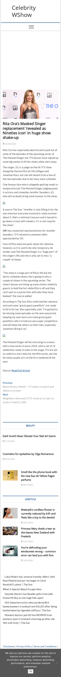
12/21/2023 (28, 522)
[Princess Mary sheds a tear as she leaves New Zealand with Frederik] (10, 531)
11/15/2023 (9, 441)
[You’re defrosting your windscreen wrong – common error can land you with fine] (10, 551)
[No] (56, 663)
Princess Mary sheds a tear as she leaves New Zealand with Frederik (38, 532)
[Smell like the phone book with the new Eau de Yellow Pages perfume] (10, 475)
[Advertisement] (30, 56)
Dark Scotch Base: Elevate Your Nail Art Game (29, 436)
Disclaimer (9, 646)
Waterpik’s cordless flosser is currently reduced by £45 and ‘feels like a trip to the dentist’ (38, 513)
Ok (30, 671)
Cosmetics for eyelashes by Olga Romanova (28, 454)
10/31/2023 (9, 459)
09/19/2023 (28, 485)
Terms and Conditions (44, 646)
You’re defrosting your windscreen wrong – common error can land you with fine (38, 551)
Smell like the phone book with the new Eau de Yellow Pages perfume (39, 475)
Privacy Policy (24, 646)
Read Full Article (21, 370)
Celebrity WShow (24, 11)
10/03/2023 (10, 144)
